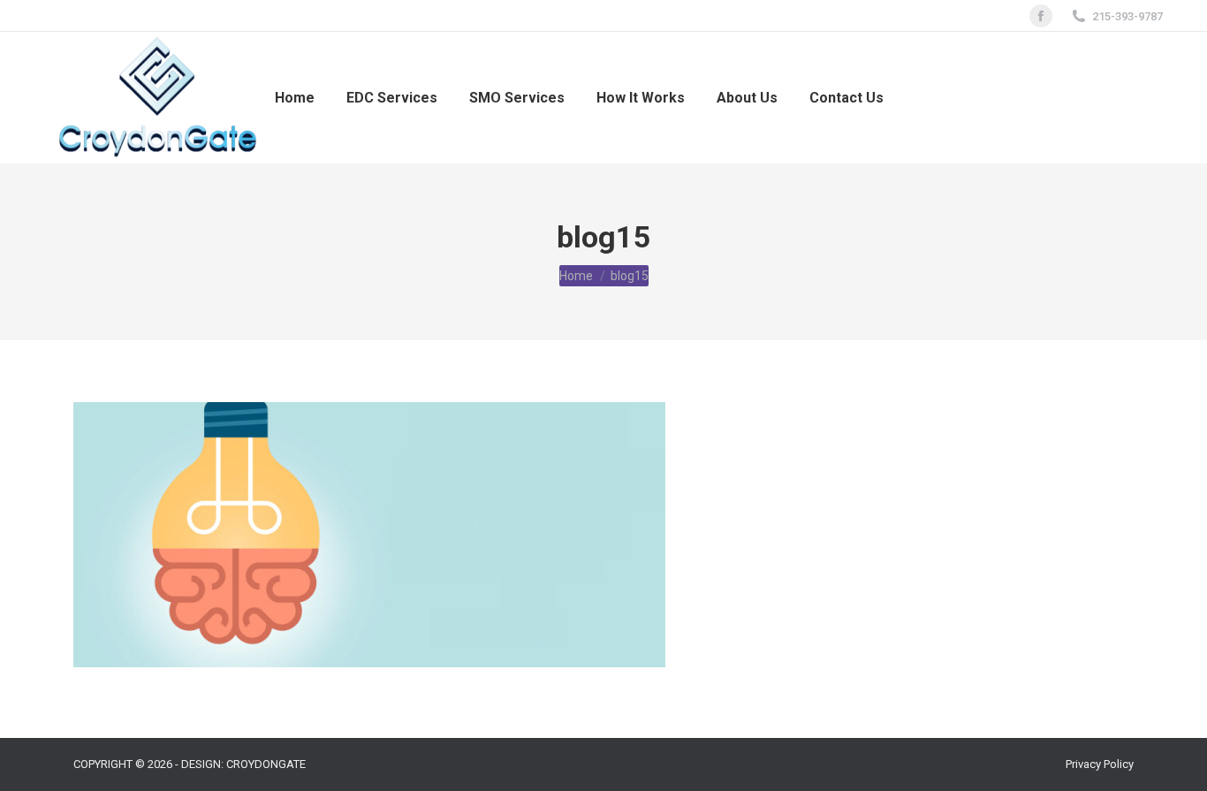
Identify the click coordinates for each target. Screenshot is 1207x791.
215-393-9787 (1127, 16)
